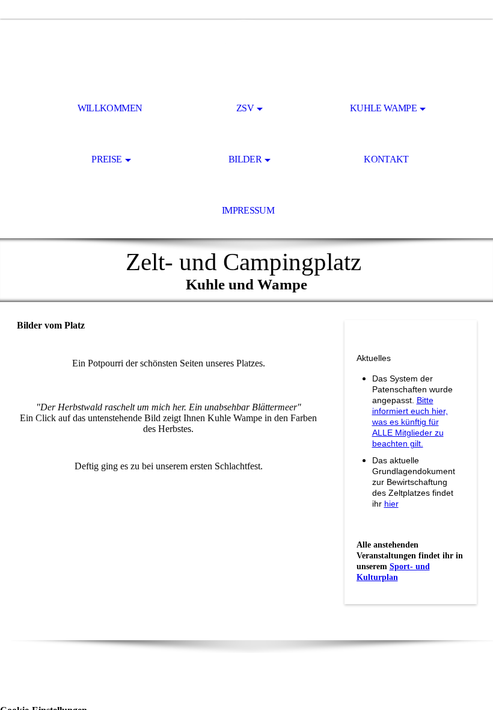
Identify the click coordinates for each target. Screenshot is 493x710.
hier (391, 503)
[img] (246, 52)
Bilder (245, 159)
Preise (106, 159)
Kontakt (386, 159)
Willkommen (110, 108)
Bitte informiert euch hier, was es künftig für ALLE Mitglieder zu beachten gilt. (410, 421)
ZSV (245, 108)
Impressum (248, 210)
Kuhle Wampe (383, 108)
